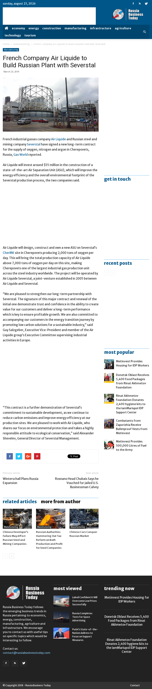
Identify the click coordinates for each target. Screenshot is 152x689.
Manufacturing (75, 28)
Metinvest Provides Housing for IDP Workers (126, 599)
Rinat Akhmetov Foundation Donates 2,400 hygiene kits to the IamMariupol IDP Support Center (130, 404)
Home (6, 44)
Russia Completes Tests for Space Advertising (82, 617)
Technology (13, 35)
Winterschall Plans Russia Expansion (20, 481)
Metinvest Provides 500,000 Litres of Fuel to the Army (131, 446)
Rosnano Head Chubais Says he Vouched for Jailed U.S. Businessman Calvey (77, 483)
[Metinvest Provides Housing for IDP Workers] (109, 364)
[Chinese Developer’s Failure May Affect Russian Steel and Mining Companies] (17, 519)
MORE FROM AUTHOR (61, 501)
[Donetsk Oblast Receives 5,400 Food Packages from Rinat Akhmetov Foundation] (109, 378)
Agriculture (123, 28)
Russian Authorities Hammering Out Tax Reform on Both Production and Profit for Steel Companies (49, 539)
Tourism (30, 35)
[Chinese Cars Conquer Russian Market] (84, 519)
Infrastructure (100, 28)
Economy (18, 28)
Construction (51, 28)
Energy (33, 28)
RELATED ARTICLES (20, 501)
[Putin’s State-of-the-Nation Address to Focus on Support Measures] (61, 633)
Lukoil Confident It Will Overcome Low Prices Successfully (84, 601)
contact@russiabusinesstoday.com (26, 653)
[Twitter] (146, 3)
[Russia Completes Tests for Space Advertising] (61, 617)
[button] (144, 32)
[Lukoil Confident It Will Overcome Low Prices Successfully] (61, 601)
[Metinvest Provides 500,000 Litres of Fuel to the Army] (109, 444)
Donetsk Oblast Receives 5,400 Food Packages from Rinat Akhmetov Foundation (126, 620)
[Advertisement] (51, 216)
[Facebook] (133, 3)
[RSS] (140, 3)
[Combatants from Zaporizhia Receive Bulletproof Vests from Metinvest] (109, 424)
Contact (135, 685)
